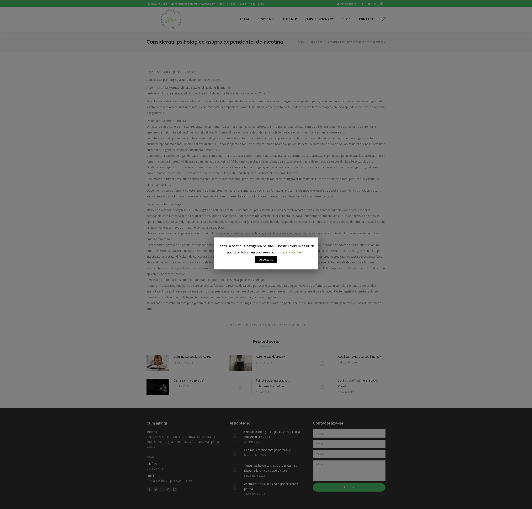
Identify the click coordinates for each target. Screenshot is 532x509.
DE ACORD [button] (266, 260)
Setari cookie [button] (291, 252)
